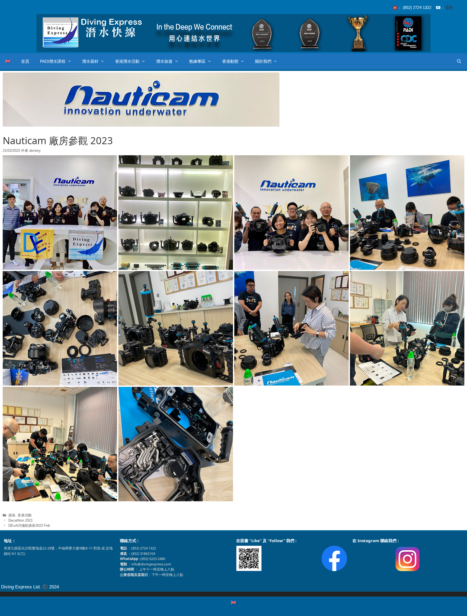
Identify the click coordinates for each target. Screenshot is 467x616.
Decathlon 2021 (20, 520)
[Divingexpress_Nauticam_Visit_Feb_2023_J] (175, 444)
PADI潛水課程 (52, 61)
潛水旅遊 (164, 61)
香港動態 (230, 61)
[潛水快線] (233, 32)
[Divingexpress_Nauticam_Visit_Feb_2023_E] (60, 328)
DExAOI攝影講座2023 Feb (29, 525)
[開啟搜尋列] (459, 61)
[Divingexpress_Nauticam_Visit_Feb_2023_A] (60, 212)
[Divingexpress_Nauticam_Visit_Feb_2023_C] (291, 212)
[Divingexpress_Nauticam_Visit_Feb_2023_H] (407, 328)
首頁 (25, 61)
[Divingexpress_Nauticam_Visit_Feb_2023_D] (407, 212)
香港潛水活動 (127, 61)
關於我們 (263, 61)
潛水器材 (90, 61)
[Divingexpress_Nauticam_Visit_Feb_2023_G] (291, 328)
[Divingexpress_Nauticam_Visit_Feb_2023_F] (175, 328)
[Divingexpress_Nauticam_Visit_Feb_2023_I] (60, 444)
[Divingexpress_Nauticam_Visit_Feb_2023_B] (175, 212)
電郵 (449, 7)
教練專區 (197, 61)
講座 (11, 515)
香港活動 (25, 515)
